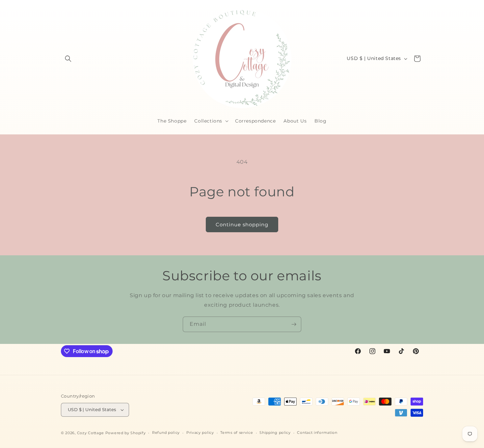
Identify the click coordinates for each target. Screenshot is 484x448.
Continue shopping (242, 224)
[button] (68, 58)
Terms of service (236, 432)
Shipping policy (275, 432)
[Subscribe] (293, 324)
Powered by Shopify (125, 433)
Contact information (317, 432)
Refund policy (166, 432)
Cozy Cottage (90, 433)
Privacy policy (200, 432)
